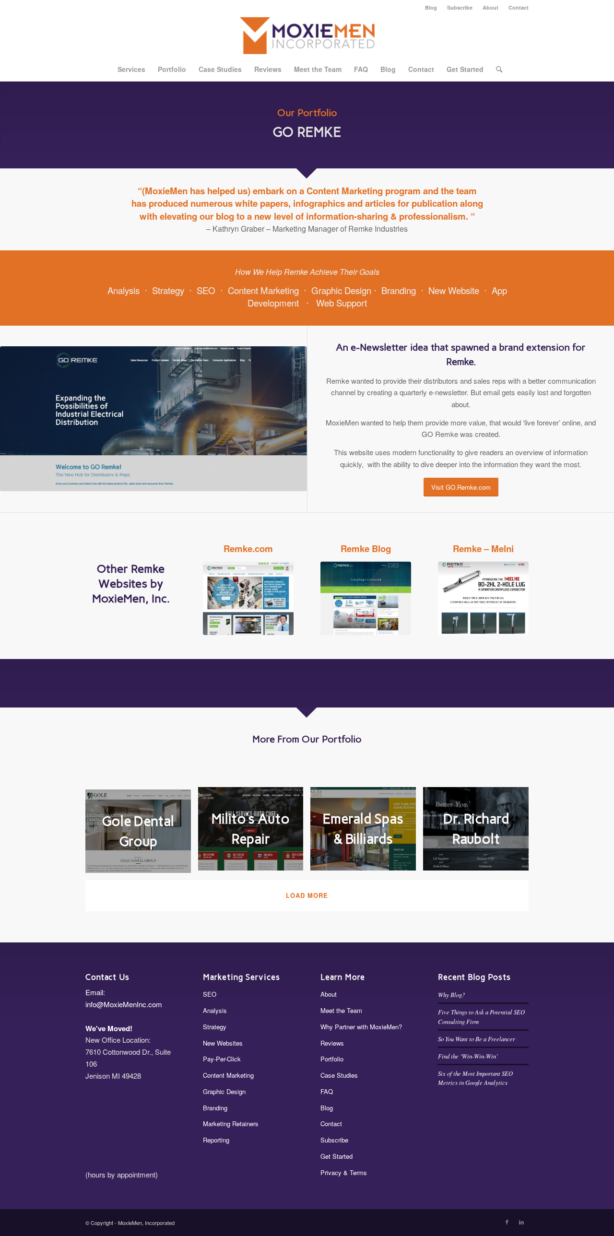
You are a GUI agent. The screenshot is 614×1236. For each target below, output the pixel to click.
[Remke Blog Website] (365, 598)
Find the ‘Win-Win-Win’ (468, 1056)
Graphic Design (341, 290)
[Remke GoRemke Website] (153, 418)
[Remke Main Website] (248, 598)
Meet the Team (341, 1010)
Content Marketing (263, 290)
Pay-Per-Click (222, 1058)
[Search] (496, 69)
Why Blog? (451, 994)
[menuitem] (431, 7)
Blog (431, 7)
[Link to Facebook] (507, 1221)
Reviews (332, 1043)
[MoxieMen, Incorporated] (307, 35)
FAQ (326, 1091)
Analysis (123, 290)
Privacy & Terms (343, 1172)
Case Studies (339, 1075)
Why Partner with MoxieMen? (361, 1026)
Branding (398, 290)
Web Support (341, 302)
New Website (453, 290)
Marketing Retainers (231, 1123)
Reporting (216, 1139)
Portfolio (331, 1058)
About (490, 7)
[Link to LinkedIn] (521, 1221)
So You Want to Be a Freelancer (476, 1039)
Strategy (168, 290)
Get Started (336, 1156)
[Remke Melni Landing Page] (483, 598)
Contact (518, 7)
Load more (307, 895)
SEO (206, 290)
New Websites (223, 1043)
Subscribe (459, 7)
